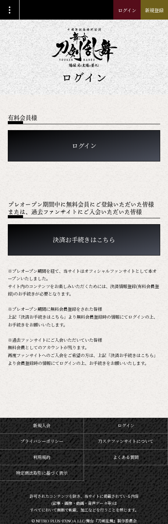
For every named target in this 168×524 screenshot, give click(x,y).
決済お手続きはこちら (84, 239)
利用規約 (41, 457)
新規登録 (154, 10)
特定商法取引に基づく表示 (42, 473)
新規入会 (41, 425)
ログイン (127, 10)
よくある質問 (126, 457)
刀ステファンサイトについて (126, 441)
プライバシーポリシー (41, 441)
